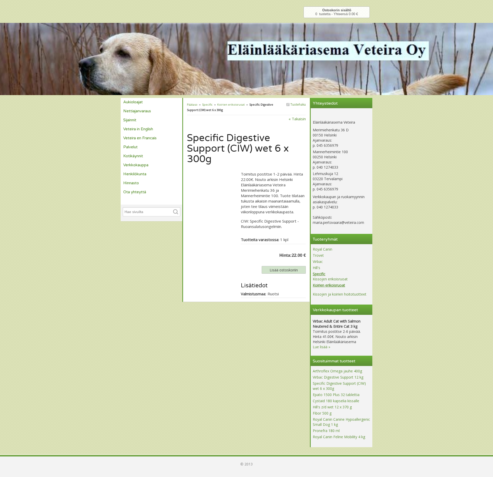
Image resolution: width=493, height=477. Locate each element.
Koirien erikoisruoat (231, 104)
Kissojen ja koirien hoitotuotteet (339, 294)
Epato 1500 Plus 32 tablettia (336, 394)
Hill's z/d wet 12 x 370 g (332, 407)
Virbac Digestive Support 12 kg (338, 377)
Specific (207, 104)
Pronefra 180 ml (326, 430)
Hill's (316, 267)
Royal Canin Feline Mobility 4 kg (339, 436)
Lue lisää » (321, 346)
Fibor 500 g (322, 413)
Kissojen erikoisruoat (330, 279)
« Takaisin (297, 118)
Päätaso (192, 104)
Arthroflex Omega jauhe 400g (337, 371)
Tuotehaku (298, 104)
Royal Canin (322, 249)
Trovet (318, 255)
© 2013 (246, 464)
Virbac (318, 261)
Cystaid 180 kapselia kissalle (336, 400)
